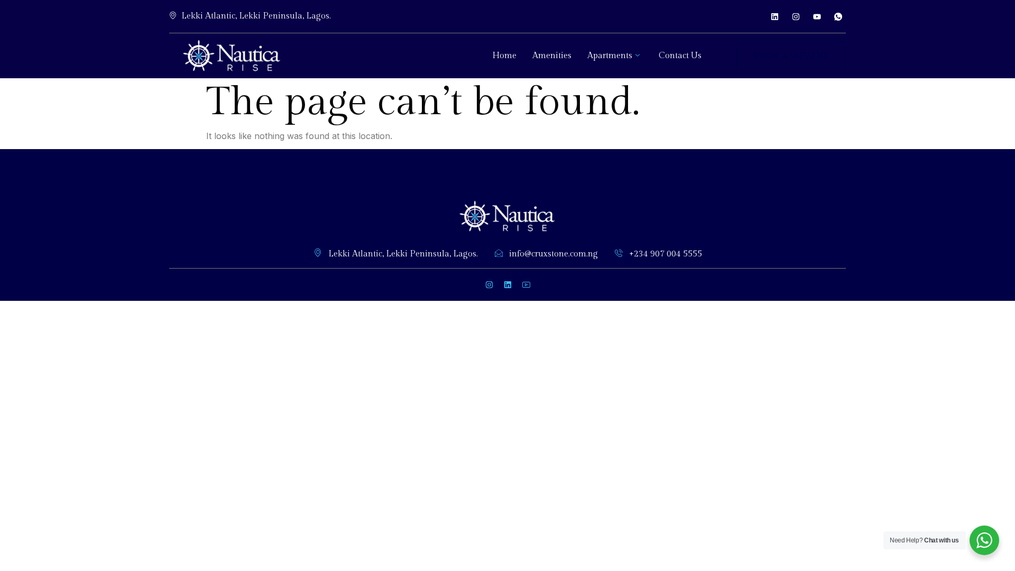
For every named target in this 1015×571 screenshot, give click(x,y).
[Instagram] (796, 16)
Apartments (609, 56)
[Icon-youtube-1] (526, 284)
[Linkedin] (774, 16)
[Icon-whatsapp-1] (838, 16)
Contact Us (680, 56)
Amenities (551, 56)
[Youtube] (817, 16)
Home (504, 56)
